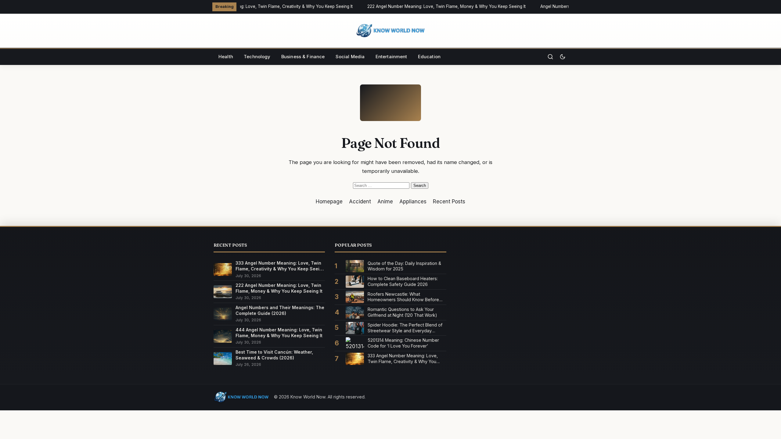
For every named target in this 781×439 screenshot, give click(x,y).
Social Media (350, 56)
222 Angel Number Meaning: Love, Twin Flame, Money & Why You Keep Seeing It (444, 6)
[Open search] (550, 56)
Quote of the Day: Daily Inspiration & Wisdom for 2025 (404, 266)
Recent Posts (449, 201)
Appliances (412, 201)
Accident (360, 201)
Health (225, 56)
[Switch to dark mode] (562, 56)
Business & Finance (303, 56)
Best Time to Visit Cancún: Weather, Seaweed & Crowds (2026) (274, 354)
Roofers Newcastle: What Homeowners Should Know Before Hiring (403, 297)
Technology (257, 56)
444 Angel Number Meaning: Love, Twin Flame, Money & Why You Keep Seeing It (279, 332)
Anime (385, 201)
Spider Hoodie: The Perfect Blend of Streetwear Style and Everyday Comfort (405, 328)
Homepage (329, 201)
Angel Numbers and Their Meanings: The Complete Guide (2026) (280, 310)
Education (429, 56)
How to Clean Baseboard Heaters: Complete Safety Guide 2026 (403, 281)
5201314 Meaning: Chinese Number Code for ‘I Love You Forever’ (403, 342)
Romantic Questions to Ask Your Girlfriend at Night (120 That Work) (402, 312)
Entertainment (391, 56)
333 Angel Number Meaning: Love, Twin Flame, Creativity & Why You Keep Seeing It (268, 6)
